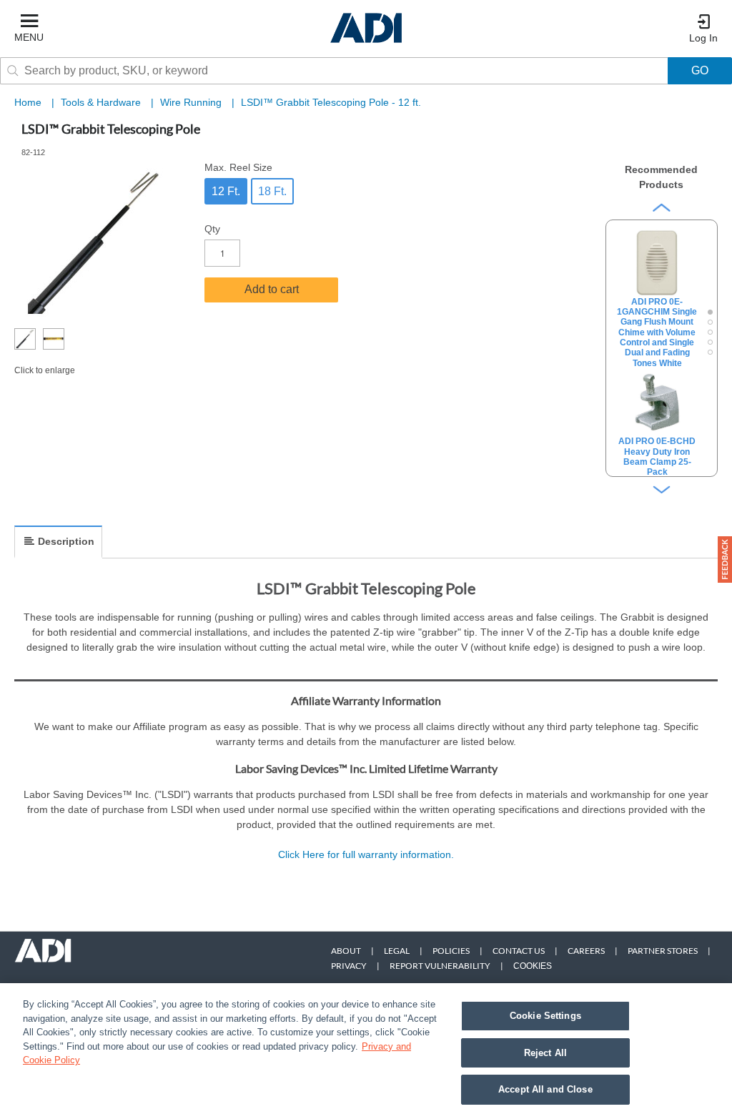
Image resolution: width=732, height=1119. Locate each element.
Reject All (545, 1052)
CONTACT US (519, 950)
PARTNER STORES (663, 950)
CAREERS (586, 950)
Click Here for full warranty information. (366, 854)
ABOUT (346, 950)
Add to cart (271, 289)
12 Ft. (226, 191)
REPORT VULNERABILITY (440, 965)
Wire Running (192, 102)
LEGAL (397, 950)
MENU (29, 37)
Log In (703, 38)
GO (699, 70)
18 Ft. (272, 191)
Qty (212, 229)
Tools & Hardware (102, 102)
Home (27, 102)
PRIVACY (349, 965)
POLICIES (451, 950)
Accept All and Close (545, 1089)
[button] (725, 559)
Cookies (532, 966)
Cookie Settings (545, 1015)
